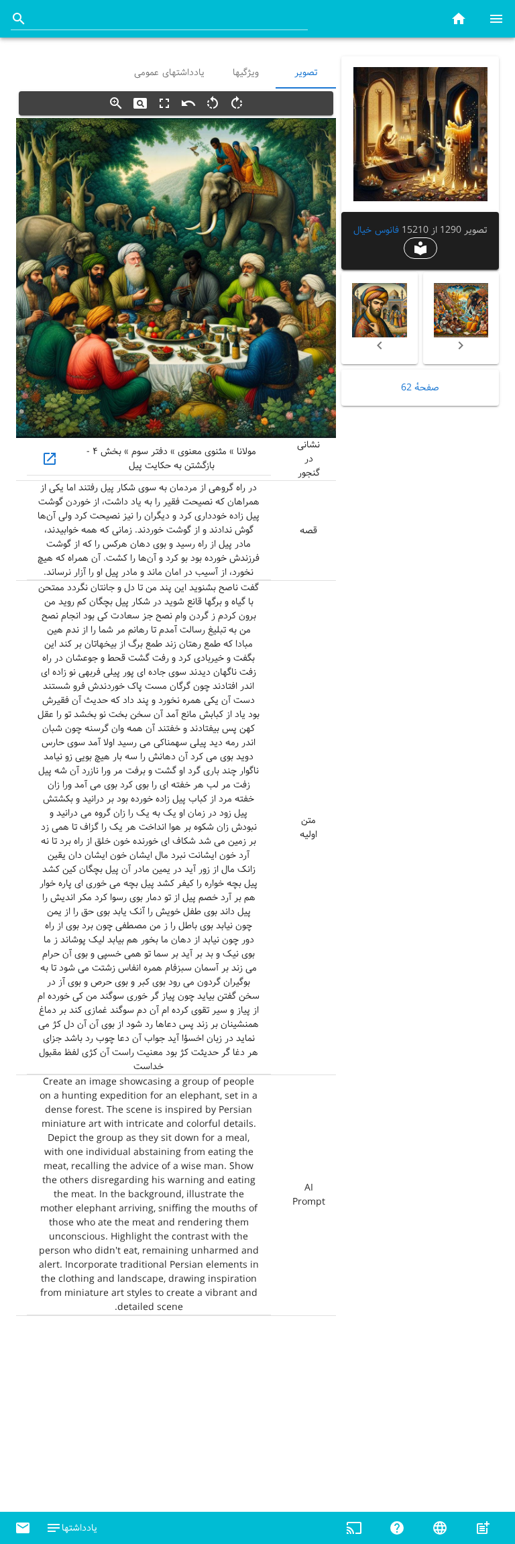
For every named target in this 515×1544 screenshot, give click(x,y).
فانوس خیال (375, 230)
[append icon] (19, 19)
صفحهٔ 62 (420, 387)
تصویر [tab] (305, 72)
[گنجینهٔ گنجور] (459, 18)
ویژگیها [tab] (246, 72)
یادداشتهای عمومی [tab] (169, 72)
